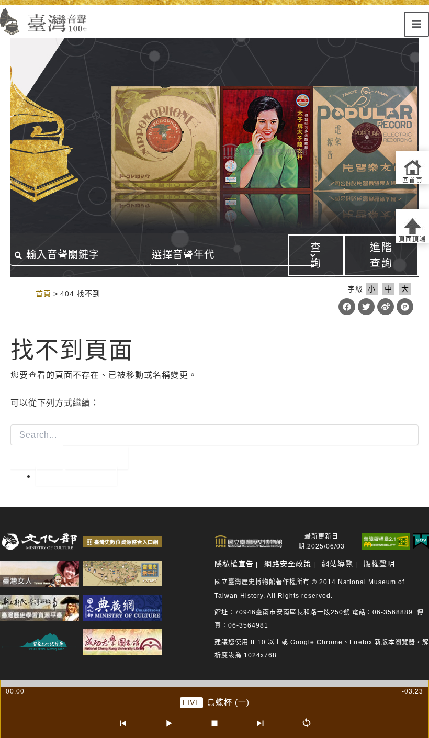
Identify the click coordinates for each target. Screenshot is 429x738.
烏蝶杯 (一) (228, 702)
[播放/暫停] (168, 723)
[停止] (214, 723)
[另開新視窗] (39, 542)
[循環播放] (306, 723)
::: (25, 293)
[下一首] (260, 723)
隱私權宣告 (234, 564)
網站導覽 (337, 564)
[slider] (214, 683)
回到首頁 (76, 476)
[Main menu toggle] (416, 24)
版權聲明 (379, 564)
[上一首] (122, 723)
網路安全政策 (287, 564)
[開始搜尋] (36, 457)
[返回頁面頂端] (412, 226)
